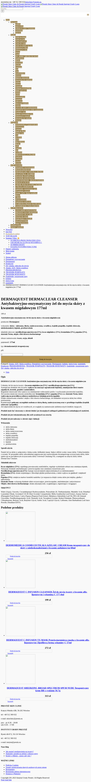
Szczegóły (10, 559)
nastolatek (81, 364)
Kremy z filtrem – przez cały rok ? (18, 756)
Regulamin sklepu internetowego (18, 772)
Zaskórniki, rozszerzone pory (77, 366)
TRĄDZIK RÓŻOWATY (56, 366)
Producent (5, 366)
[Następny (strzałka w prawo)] (87, 391)
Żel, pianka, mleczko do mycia (12, 368)
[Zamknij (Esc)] (83, 2)
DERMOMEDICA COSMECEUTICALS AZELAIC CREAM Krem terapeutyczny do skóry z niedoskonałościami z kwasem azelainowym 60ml (48, 546)
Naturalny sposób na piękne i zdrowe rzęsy (22, 754)
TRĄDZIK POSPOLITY (35, 366)
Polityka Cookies (12, 765)
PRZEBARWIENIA (17, 366)
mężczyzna (73, 364)
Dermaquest (56, 364)
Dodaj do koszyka (45, 359)
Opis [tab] (7, 372)
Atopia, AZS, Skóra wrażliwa (20, 364)
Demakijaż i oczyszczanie (41, 364)
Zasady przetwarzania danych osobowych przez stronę (26, 767)
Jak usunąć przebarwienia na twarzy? (20, 752)
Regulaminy (10, 769)
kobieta (65, 364)
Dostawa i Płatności (13, 774)
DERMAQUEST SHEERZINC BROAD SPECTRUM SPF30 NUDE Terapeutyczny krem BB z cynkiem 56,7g (48, 689)
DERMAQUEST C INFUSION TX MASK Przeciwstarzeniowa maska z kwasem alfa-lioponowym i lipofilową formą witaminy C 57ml (47, 641)
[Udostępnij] (78, 2)
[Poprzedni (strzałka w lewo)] (4, 391)
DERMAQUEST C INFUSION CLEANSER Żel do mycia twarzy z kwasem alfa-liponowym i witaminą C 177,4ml (47, 593)
